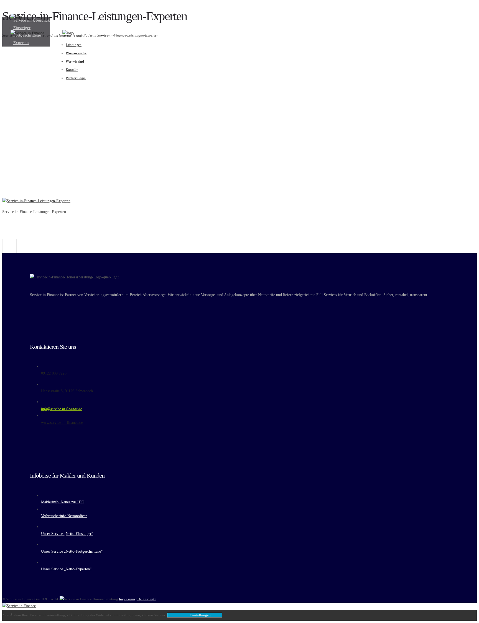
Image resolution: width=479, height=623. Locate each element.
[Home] (16, 17)
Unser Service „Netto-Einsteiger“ (67, 534)
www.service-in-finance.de (62, 423)
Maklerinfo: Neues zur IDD (62, 502)
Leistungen (73, 45)
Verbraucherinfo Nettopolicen (64, 516)
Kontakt (72, 70)
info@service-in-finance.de (61, 409)
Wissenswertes (76, 53)
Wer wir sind (75, 61)
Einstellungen (200, 615)
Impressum (127, 599)
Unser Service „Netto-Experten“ (66, 569)
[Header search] (102, 34)
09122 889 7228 (54, 373)
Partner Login (76, 78)
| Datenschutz (146, 599)
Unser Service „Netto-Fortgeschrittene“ (72, 551)
